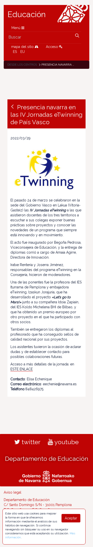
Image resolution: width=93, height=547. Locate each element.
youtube (66, 442)
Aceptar (71, 518)
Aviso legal (12, 492)
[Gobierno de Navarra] (46, 475)
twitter (30, 442)
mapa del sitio (23, 47)
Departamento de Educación (46, 458)
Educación (26, 14)
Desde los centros (22, 64)
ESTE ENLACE (21, 369)
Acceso (52, 47)
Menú (16, 28)
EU (22, 52)
